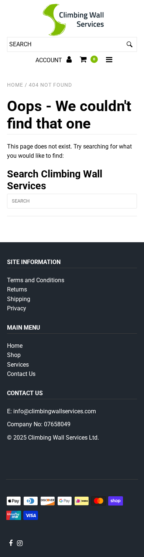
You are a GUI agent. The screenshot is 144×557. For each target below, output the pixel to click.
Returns (17, 289)
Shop (14, 354)
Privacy (16, 308)
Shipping (18, 299)
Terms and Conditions (35, 280)
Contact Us (21, 373)
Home (15, 85)
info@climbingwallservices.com (54, 411)
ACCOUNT (49, 60)
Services (18, 364)
